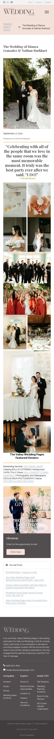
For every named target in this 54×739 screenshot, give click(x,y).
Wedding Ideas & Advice (7, 27)
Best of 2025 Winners (42, 697)
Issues (6, 686)
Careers (48, 2)
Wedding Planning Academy (41, 689)
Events (6, 691)
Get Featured (43, 682)
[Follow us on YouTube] (11, 2)
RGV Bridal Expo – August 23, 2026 (21, 572)
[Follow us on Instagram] (8, 2)
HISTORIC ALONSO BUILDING (18, 481)
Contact (39, 2)
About (30, 2)
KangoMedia (30, 735)
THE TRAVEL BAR (32, 466)
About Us (24, 682)
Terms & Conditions (25, 703)
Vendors (7, 682)
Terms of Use (21, 729)
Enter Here (15, 552)
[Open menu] (47, 12)
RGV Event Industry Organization (42, 706)
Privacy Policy (32, 729)
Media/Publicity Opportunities (27, 687)
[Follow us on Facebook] (4, 2)
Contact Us (25, 693)
